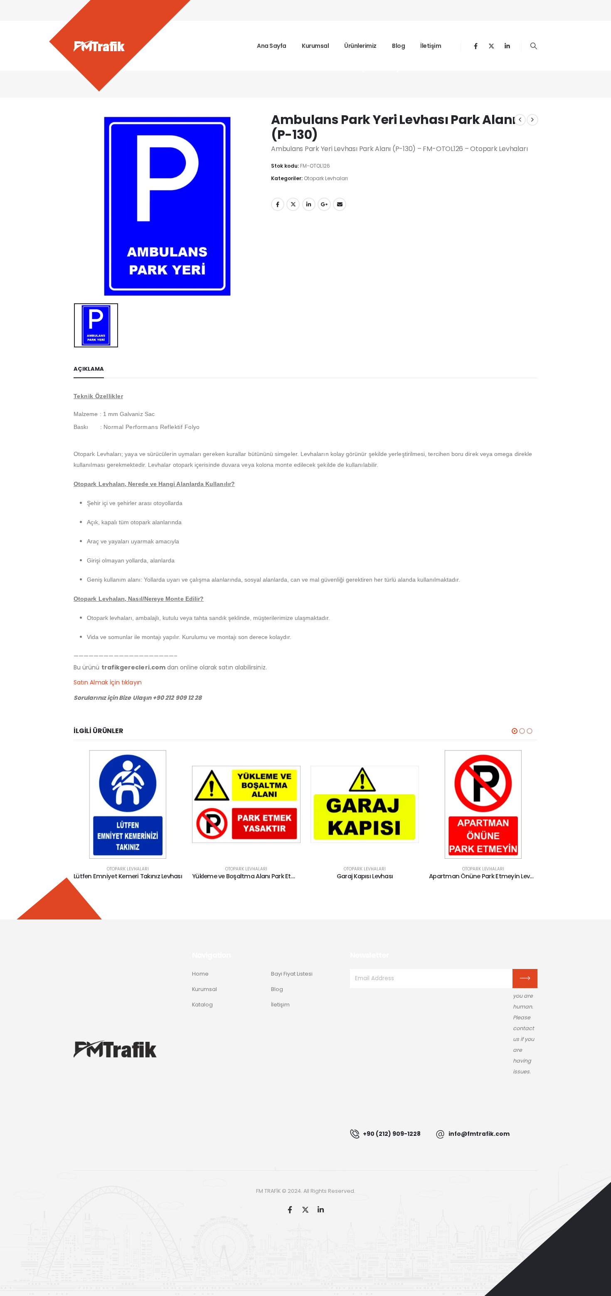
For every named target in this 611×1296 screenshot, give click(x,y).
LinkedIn (308, 204)
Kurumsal (315, 46)
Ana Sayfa (271, 46)
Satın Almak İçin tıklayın (108, 682)
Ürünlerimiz (360, 46)
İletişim (430, 46)
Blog (398, 46)
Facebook (277, 204)
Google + (324, 204)
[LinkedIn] (507, 46)
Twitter (293, 204)
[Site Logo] (99, 46)
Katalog (202, 1004)
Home (200, 973)
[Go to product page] (128, 804)
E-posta (339, 204)
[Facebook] (476, 46)
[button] (534, 46)
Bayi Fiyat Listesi (292, 973)
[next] (532, 120)
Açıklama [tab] (89, 369)
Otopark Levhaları (326, 178)
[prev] (520, 120)
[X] (491, 46)
